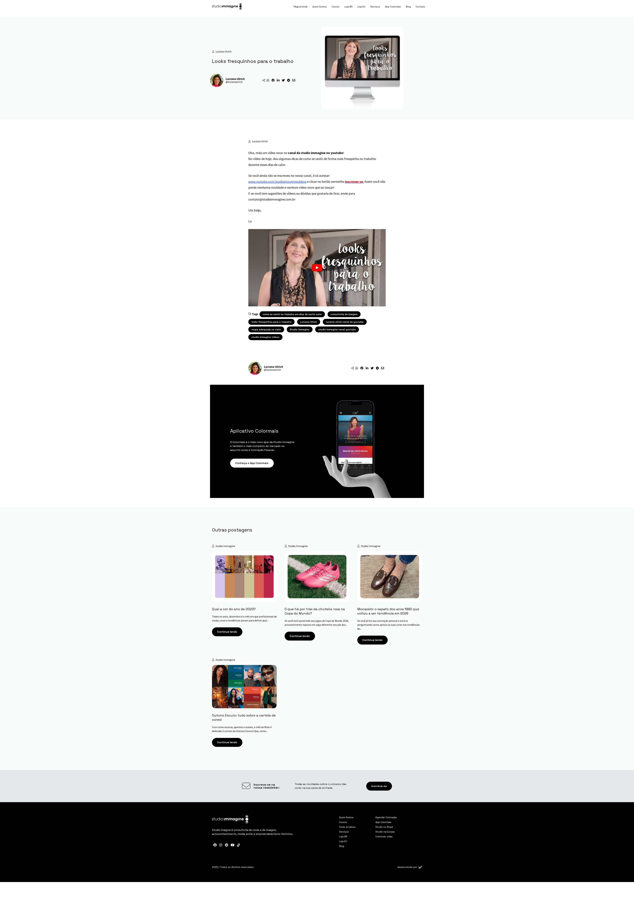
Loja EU (361, 6)
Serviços (375, 6)
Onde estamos (347, 826)
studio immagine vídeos (265, 337)
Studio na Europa (385, 831)
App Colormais (393, 6)
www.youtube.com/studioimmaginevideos (277, 181)
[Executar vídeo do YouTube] (317, 267)
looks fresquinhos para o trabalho (271, 321)
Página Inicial (300, 6)
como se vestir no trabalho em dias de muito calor (292, 314)
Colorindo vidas (384, 836)
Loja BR (348, 6)
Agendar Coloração (386, 817)
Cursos (335, 6)
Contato (420, 6)
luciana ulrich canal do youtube (345, 321)
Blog (408, 6)
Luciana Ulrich (308, 321)
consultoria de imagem (344, 314)
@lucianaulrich (234, 82)
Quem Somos (319, 6)
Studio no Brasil (384, 826)
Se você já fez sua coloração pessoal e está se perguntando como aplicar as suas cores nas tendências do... (388, 624)
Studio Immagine (299, 329)
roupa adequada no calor (266, 329)
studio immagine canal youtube (337, 329)
